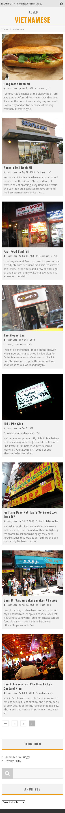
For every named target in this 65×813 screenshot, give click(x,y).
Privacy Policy (13, 760)
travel (43, 172)
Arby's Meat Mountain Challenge (30, 3)
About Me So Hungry (17, 757)
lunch (41, 88)
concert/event (13, 433)
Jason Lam (12, 88)
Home (5, 29)
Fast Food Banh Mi (16, 251)
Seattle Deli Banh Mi (18, 168)
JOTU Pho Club (13, 424)
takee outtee (46, 255)
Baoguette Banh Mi (17, 84)
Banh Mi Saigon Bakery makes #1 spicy (30, 600)
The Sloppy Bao (14, 335)
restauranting (28, 433)
